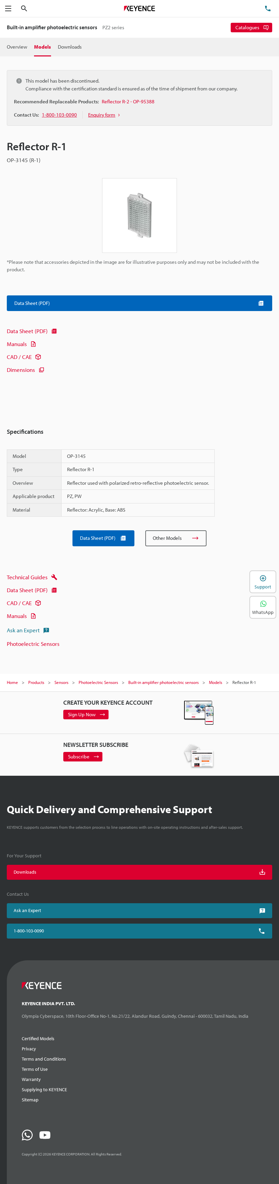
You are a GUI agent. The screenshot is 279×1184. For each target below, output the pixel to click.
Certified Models (38, 1038)
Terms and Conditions (44, 1059)
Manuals (17, 343)
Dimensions (21, 369)
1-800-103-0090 (29, 931)
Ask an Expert (23, 630)
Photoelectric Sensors (33, 643)
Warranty (31, 1079)
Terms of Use (35, 1069)
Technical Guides (27, 577)
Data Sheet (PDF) (27, 330)
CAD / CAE (19, 356)
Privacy (29, 1049)
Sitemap (30, 1100)
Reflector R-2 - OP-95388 (128, 101)
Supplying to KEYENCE (44, 1089)
